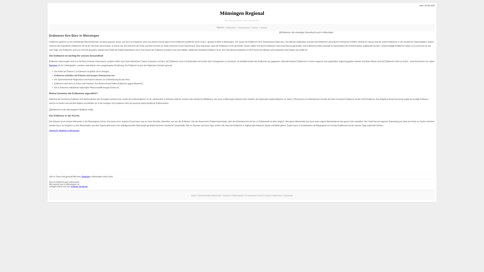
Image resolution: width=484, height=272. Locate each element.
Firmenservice (250, 195)
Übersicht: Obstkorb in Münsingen (64, 131)
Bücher (255, 27)
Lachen (268, 195)
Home (193, 195)
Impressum (288, 195)
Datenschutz (277, 195)
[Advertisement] (242, 153)
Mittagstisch (231, 27)
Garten (261, 195)
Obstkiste (85, 177)
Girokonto (227, 195)
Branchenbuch (244, 27)
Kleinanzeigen (238, 195)
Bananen (53, 65)
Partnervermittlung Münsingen (210, 195)
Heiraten (264, 27)
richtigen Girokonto (79, 186)
